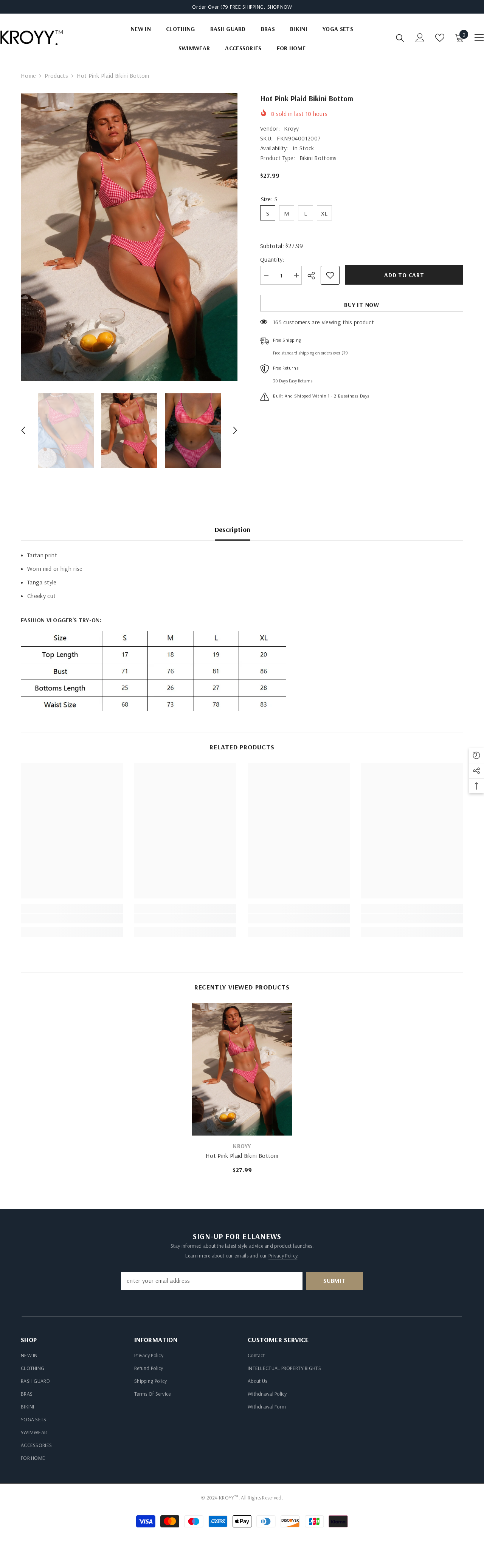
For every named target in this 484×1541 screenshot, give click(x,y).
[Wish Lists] (439, 37)
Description (233, 529)
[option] (129, 237)
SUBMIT (334, 1280)
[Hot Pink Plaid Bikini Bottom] (242, 1069)
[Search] (400, 38)
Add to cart (404, 275)
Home (28, 75)
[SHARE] (314, 276)
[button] (23, 430)
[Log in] (420, 37)
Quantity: (272, 259)
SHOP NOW (279, 6)
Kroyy (291, 128)
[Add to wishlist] (330, 275)
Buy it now (361, 304)
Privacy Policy (282, 1255)
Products (56, 75)
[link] (72, 918)
